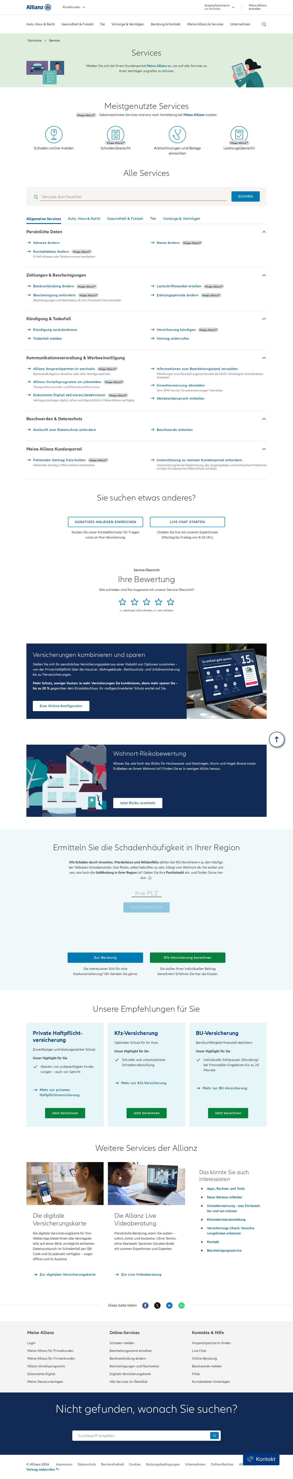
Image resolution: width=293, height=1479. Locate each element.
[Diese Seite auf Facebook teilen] (145, 1305)
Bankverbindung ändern (128, 1358)
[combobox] (140, 1435)
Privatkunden (71, 7)
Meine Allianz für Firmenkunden (51, 1358)
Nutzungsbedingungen (163, 1464)
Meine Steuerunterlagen (45, 1382)
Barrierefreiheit (112, 1464)
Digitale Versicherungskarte (130, 1374)
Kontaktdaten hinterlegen (211, 1382)
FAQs (196, 1374)
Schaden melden (122, 1343)
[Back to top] (276, 739)
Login (31, 1343)
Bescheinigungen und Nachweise (134, 1366)
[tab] (43, 219)
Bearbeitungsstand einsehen (131, 1351)
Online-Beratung (204, 1358)
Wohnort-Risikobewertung (149, 754)
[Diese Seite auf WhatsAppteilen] (181, 1305)
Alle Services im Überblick (129, 1382)
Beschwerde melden (207, 1366)
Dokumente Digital (41, 1374)
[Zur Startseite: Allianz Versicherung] (38, 7)
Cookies (135, 1464)
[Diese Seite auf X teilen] (157, 1305)
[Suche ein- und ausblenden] (263, 24)
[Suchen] (214, 1435)
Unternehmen (195, 1464)
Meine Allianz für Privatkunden (50, 1351)
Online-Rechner (222, 1464)
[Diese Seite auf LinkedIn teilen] (169, 1305)
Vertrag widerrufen (40, 1469)
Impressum (64, 1464)
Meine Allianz (193, 115)
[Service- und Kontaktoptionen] (261, 1459)
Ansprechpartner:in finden (211, 1343)
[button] (146, 232)
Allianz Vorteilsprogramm (46, 1366)
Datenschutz (86, 1464)
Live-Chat (199, 1351)
